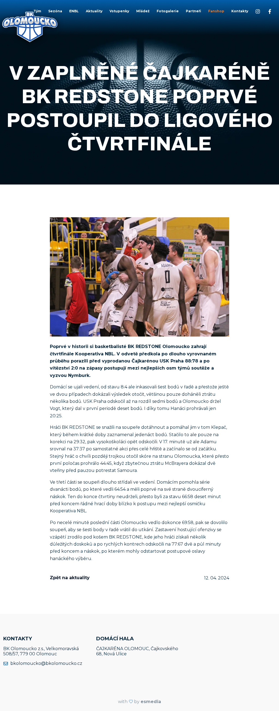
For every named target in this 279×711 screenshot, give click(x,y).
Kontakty (239, 11)
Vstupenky (119, 11)
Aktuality (94, 11)
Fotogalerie (168, 11)
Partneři (193, 11)
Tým (37, 11)
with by (139, 701)
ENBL (74, 11)
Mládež (143, 11)
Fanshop (216, 11)
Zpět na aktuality (70, 577)
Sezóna (55, 11)
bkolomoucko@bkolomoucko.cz (46, 663)
